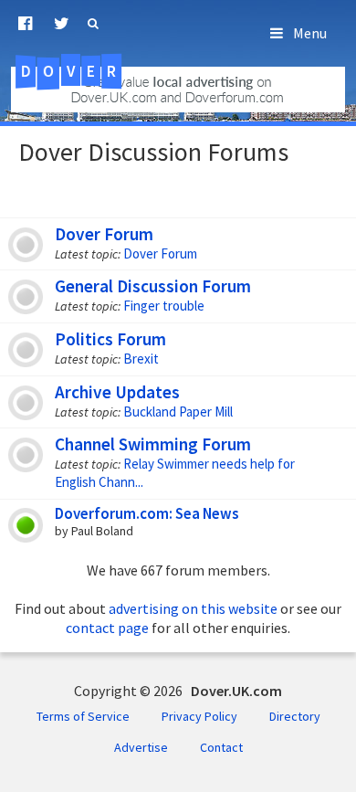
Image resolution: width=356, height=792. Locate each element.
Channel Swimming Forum (153, 444)
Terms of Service (83, 716)
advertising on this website (193, 608)
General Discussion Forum (153, 286)
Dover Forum (104, 234)
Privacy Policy (199, 716)
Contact (221, 747)
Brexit (141, 358)
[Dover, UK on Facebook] (25, 23)
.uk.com (92, 71)
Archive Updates (117, 392)
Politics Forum (110, 339)
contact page (107, 627)
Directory (294, 716)
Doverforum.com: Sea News (146, 513)
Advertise (141, 747)
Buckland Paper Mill (178, 411)
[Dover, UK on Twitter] (61, 23)
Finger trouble (163, 305)
